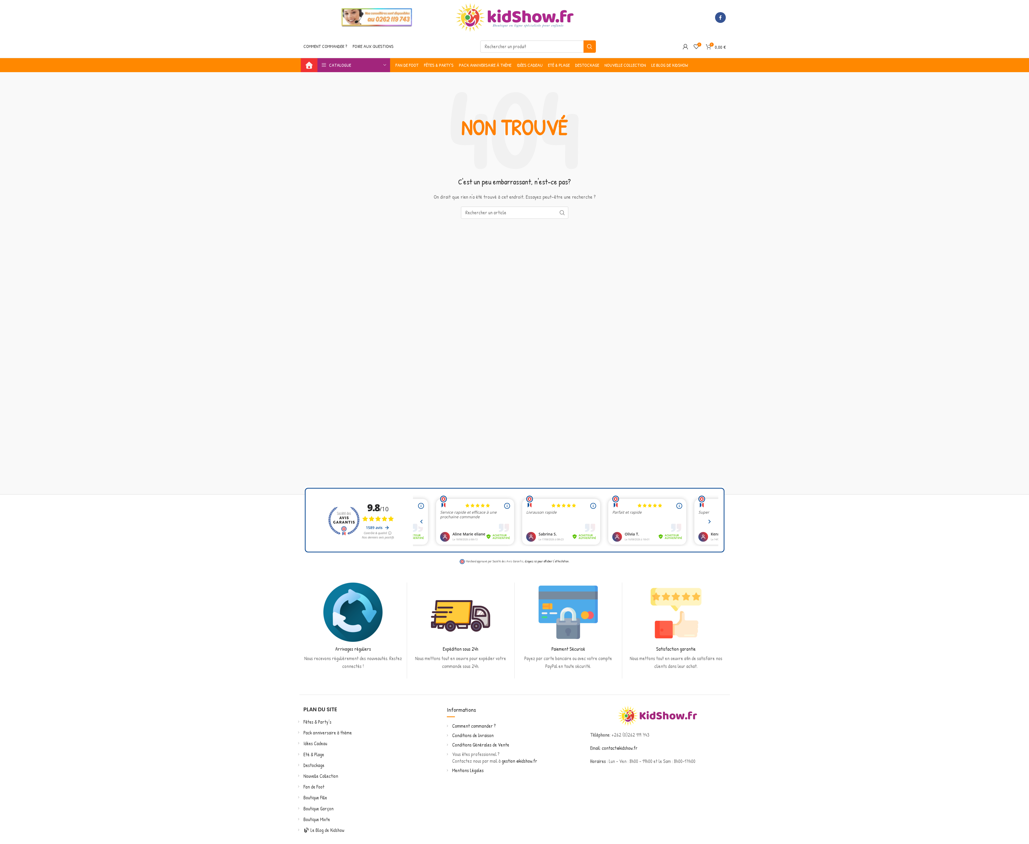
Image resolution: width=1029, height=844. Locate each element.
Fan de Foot (313, 786)
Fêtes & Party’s (317, 722)
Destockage (313, 765)
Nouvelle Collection (320, 776)
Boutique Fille (315, 797)
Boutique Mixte (316, 819)
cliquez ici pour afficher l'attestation (547, 561)
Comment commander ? (474, 726)
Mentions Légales (468, 770)
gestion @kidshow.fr (519, 761)
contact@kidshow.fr (620, 748)
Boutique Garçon (318, 808)
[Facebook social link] (720, 17)
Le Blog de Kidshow (326, 830)
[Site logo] (514, 16)
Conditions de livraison (473, 735)
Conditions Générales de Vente (480, 744)
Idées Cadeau (315, 743)
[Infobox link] (353, 626)
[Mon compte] (685, 46)
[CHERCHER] (590, 46)
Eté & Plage (313, 754)
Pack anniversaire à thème (327, 732)
